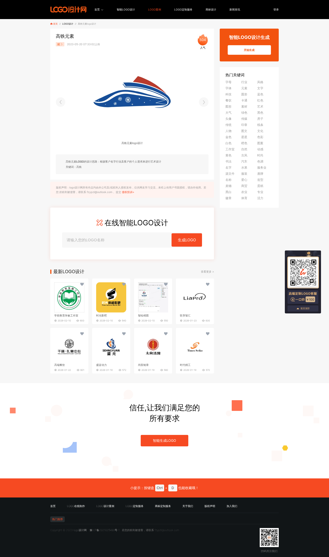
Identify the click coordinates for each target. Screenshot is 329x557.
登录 (276, 9)
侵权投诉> (128, 192)
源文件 (230, 173)
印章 (244, 125)
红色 (260, 100)
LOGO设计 (67, 23)
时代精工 (185, 364)
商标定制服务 (163, 506)
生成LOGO (187, 240)
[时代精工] (195, 347)
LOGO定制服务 (183, 9)
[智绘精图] (153, 297)
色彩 (260, 137)
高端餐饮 (59, 364)
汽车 (244, 161)
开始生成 (249, 50)
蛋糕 (260, 186)
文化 (260, 131)
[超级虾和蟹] (203, 102)
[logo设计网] (68, 9)
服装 (244, 173)
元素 (244, 88)
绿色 (244, 112)
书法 (228, 161)
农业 (244, 192)
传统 (228, 125)
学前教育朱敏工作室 (66, 315)
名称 (228, 180)
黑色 (260, 112)
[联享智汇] (195, 297)
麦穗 (228, 186)
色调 (260, 161)
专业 (260, 192)
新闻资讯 (234, 9)
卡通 (244, 100)
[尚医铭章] (153, 347)
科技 (228, 94)
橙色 (244, 143)
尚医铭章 (143, 364)
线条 (260, 125)
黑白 (228, 192)
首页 (97, 9)
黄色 (228, 155)
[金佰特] (60, 102)
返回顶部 (305, 308)
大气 (228, 112)
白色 (228, 143)
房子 (260, 119)
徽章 (228, 198)
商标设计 (211, 9)
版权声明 (209, 506)
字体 (228, 88)
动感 (260, 149)
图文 (244, 131)
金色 (228, 137)
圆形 (244, 94)
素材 (244, 106)
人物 (228, 131)
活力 (260, 198)
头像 (228, 119)
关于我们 (187, 506)
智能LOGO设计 (126, 9)
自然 (244, 149)
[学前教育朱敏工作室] (69, 297)
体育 (244, 198)
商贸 (244, 186)
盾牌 (260, 173)
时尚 (260, 155)
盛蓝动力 (101, 364)
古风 (244, 155)
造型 (260, 180)
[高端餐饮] (69, 347)
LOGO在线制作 (76, 506)
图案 (260, 143)
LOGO (80, 161)
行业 (244, 82)
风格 (260, 82)
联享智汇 (185, 315)
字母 (228, 82)
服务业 (261, 167)
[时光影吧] (111, 297)
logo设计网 (80, 530)
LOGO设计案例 (105, 506)
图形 (228, 106)
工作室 (230, 149)
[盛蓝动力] (111, 347)
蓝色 (260, 94)
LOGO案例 (154, 9)
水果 (244, 167)
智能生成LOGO (164, 441)
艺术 (260, 106)
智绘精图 (143, 315)
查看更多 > (207, 271)
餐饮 (228, 100)
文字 (260, 88)
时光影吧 (101, 315)
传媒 (244, 119)
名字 (228, 167)
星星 (244, 137)
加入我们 (232, 506)
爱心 (244, 180)
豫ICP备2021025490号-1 (105, 530)
